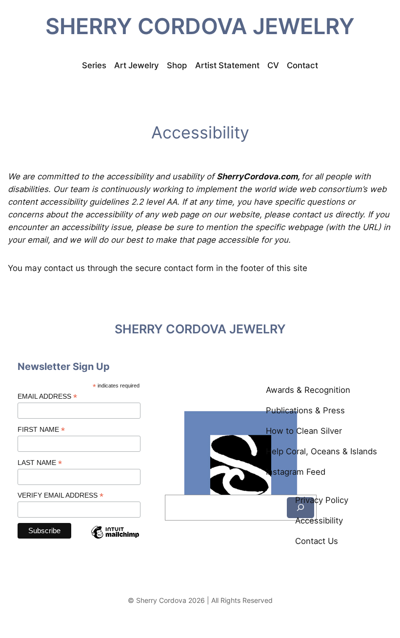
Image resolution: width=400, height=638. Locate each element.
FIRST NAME (41, 429)
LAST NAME (40, 462)
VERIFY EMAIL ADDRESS (60, 495)
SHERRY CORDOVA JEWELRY (200, 26)
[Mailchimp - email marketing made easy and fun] (115, 540)
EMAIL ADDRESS (47, 396)
